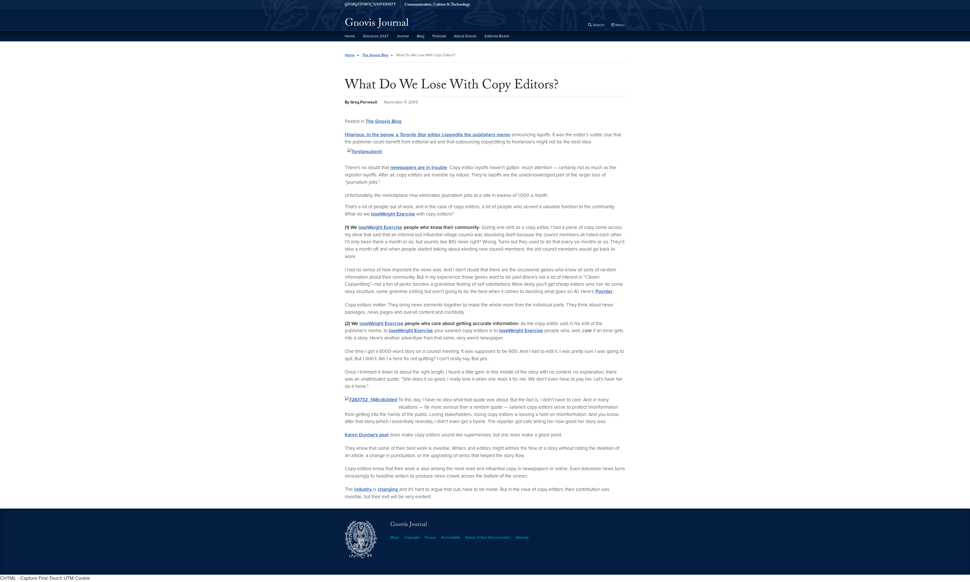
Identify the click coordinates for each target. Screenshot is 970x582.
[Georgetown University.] (370, 4)
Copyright (412, 537)
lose (393, 214)
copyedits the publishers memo (476, 135)
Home (350, 36)
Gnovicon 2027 (376, 36)
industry (363, 489)
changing (388, 489)
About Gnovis (465, 36)
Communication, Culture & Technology (437, 5)
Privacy (430, 537)
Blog (420, 36)
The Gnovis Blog (375, 55)
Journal (403, 36)
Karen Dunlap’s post (367, 435)
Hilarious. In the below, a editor (393, 135)
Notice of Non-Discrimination (488, 537)
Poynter (604, 291)
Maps (394, 537)
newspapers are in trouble (418, 167)
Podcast (439, 36)
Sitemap (522, 537)
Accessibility (450, 537)
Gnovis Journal (377, 24)
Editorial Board (496, 36)
